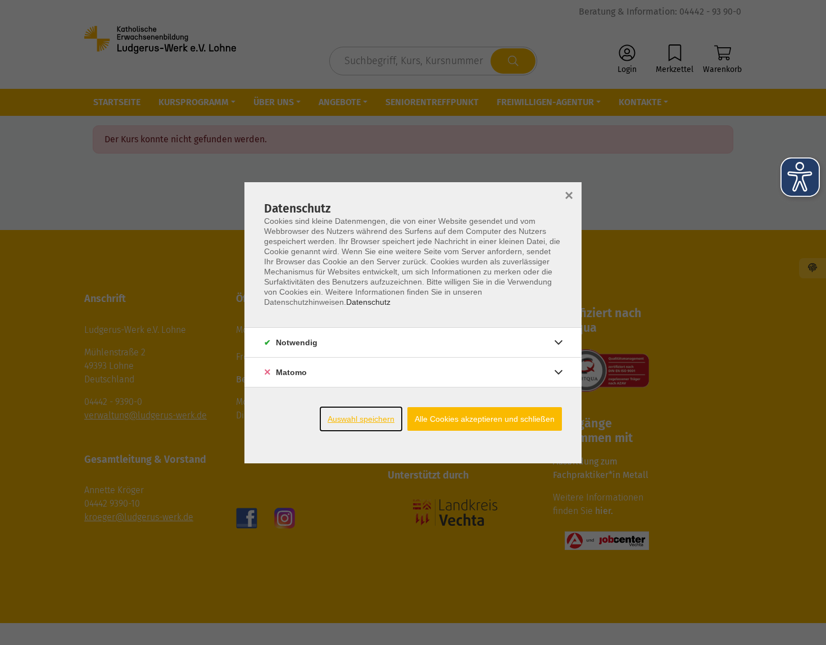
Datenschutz (368, 301)
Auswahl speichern (361, 418)
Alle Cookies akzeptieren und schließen (485, 418)
